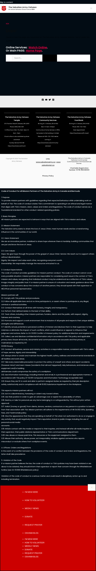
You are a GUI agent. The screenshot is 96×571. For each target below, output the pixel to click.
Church (6, 136)
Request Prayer (33, 525)
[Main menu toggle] (91, 8)
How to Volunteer (34, 500)
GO (49, 58)
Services (53, 120)
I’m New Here (31, 492)
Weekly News (32, 508)
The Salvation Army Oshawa (22, 7)
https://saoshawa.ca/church (17, 146)
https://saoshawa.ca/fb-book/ (79, 133)
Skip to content (6, 2)
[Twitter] (50, 100)
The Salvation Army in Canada (79, 158)
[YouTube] (46, 100)
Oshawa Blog (31, 533)
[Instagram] (53, 100)
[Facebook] (43, 100)
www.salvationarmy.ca (45, 162)
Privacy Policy (48, 176)
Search (9, 58)
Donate (29, 517)
